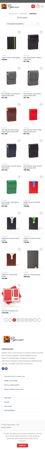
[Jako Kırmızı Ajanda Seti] (11, 295)
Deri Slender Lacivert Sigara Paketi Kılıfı (11, 167)
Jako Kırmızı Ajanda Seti (10, 311)
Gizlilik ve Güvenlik (10, 381)
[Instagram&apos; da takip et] (6, 368)
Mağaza (23, 13)
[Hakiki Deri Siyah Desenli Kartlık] (33, 223)
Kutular (6, 402)
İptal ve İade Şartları (11, 385)
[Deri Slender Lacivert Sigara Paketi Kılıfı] (11, 150)
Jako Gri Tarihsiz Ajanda (32, 275)
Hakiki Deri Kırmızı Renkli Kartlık (32, 203)
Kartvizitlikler (9, 410)
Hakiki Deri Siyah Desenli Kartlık (32, 239)
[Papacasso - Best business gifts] (10, 6)
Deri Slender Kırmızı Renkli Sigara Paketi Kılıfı (32, 131)
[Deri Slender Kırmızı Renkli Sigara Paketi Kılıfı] (33, 114)
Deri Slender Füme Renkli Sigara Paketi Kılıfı (32, 95)
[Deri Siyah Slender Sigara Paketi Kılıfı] (33, 42)
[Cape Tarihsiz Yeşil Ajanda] (11, 42)
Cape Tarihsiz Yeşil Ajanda (11, 58)
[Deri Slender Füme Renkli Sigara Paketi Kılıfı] (33, 78)
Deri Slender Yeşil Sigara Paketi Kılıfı (10, 203)
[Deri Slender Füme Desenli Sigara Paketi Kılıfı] (11, 78)
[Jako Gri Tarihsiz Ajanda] (33, 259)
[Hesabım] (33, 6)
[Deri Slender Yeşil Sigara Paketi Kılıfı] (11, 187)
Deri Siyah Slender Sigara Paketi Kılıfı (32, 58)
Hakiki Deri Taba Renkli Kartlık (9, 275)
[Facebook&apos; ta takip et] (3, 368)
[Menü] (42, 6)
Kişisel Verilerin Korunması (13, 389)
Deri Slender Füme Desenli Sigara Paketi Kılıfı (11, 95)
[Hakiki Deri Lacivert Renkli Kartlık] (11, 223)
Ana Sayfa (12, 13)
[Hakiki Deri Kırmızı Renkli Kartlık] (33, 187)
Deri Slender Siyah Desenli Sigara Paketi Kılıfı (33, 167)
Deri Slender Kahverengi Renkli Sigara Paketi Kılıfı (10, 131)
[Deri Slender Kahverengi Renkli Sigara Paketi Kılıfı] (11, 114)
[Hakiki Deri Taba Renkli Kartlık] (11, 259)
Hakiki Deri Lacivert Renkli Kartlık (10, 239)
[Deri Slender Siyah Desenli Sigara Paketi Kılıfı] (33, 150)
